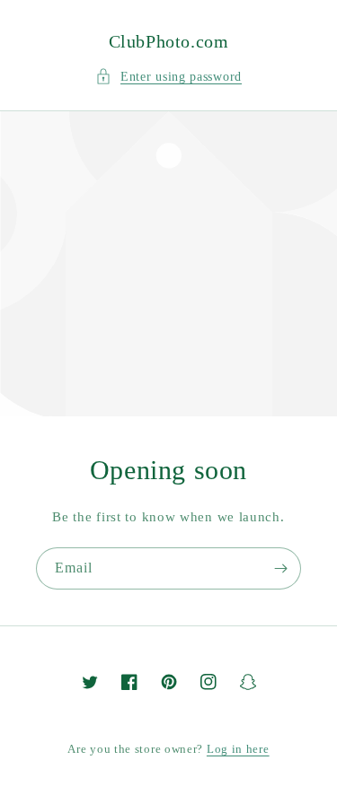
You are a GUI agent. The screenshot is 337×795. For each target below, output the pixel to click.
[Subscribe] (280, 568)
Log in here (238, 749)
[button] (168, 77)
